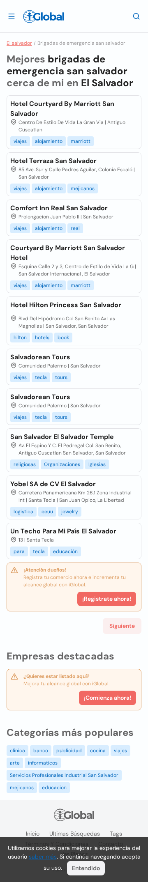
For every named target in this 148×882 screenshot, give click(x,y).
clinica (17, 750)
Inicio (32, 833)
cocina (98, 750)
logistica (23, 511)
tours (61, 377)
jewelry (69, 511)
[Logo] (43, 16)
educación (65, 551)
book (63, 337)
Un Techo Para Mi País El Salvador (63, 531)
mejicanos (83, 188)
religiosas (25, 464)
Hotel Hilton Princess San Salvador (65, 305)
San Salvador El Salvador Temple (62, 436)
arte (15, 763)
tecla (41, 377)
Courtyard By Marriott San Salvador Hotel (67, 252)
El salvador (19, 43)
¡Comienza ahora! (107, 697)
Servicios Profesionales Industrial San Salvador (64, 775)
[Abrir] (11, 16)
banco (40, 750)
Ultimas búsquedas (74, 833)
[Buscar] (136, 16)
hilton (20, 337)
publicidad (69, 750)
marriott (80, 141)
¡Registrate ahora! (106, 598)
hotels (42, 337)
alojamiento (48, 141)
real (75, 228)
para (19, 551)
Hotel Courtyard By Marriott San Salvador (62, 108)
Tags (116, 833)
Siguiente (122, 625)
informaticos (43, 763)
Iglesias (97, 464)
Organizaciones (62, 464)
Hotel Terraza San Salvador (53, 160)
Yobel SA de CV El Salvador (53, 484)
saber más (43, 856)
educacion (54, 787)
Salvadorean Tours (40, 357)
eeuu (47, 511)
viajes (20, 141)
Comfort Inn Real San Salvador (59, 208)
